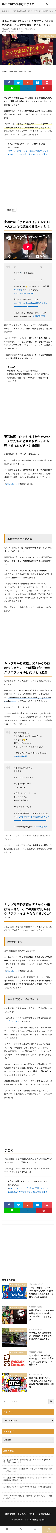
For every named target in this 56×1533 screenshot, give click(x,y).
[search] (51, 1401)
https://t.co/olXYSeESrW (24, 303)
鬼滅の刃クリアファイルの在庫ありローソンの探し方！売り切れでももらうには (41, 1315)
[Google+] (28, 82)
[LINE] (12, 88)
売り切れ (7, 31)
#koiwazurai (33, 306)
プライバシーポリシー (27, 1514)
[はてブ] (37, 82)
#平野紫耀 (18, 290)
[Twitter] (18, 82)
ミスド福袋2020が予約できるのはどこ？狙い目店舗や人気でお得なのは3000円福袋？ (41, 1360)
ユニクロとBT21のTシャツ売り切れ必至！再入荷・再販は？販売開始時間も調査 (41, 1382)
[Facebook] (9, 82)
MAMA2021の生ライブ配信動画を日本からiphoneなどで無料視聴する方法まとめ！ (27, 1470)
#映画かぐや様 (41, 303)
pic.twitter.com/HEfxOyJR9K (34, 820)
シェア (21, 1531)
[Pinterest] (44, 88)
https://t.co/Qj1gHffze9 (24, 293)
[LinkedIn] (28, 88)
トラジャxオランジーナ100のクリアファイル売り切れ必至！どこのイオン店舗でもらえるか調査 (41, 1292)
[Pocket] (47, 82)
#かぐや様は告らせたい (38, 817)
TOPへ (49, 1531)
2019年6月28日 (38, 316)
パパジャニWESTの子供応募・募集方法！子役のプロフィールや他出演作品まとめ (27, 1497)
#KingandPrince (20, 306)
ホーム (7, 1531)
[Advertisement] (28, 181)
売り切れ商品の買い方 (21, 11)
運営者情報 (10, 1514)
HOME (6, 11)
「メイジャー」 (14, 1021)
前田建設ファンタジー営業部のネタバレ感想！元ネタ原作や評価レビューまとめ (27, 1488)
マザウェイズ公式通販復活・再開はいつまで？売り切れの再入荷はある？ (41, 1336)
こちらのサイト (12, 484)
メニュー (35, 1531)
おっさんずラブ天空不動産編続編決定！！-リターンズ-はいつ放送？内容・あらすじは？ (26, 1461)
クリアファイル (17, 31)
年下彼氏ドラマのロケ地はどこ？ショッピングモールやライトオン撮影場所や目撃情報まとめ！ (27, 1479)
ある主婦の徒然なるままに (18, 4)
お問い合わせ (45, 1514)
